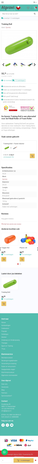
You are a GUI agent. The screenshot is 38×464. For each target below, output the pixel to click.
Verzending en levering (8, 363)
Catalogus (4, 334)
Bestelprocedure (7, 358)
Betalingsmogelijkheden (9, 360)
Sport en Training (7, 346)
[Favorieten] (28, 8)
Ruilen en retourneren (8, 366)
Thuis (3, 349)
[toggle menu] (2, 2)
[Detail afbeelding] (15, 64)
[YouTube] (11, 425)
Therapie (4, 343)
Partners (4, 393)
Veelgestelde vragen (8, 369)
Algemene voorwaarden (9, 375)
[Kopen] (32, 156)
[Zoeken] (35, 14)
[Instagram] (7, 425)
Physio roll (23, 248)
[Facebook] (3, 425)
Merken (4, 337)
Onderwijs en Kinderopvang (10, 340)
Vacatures (4, 387)
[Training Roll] (19, 31)
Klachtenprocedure (7, 372)
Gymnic (8, 27)
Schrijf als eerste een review (11, 224)
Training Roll (5, 292)
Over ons (4, 384)
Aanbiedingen (5, 325)
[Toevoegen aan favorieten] (36, 460)
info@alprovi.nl (6, 411)
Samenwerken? (6, 396)
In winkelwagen (25, 460)
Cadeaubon (5, 328)
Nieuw (3, 322)
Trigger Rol (5, 248)
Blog (2, 390)
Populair (4, 331)
